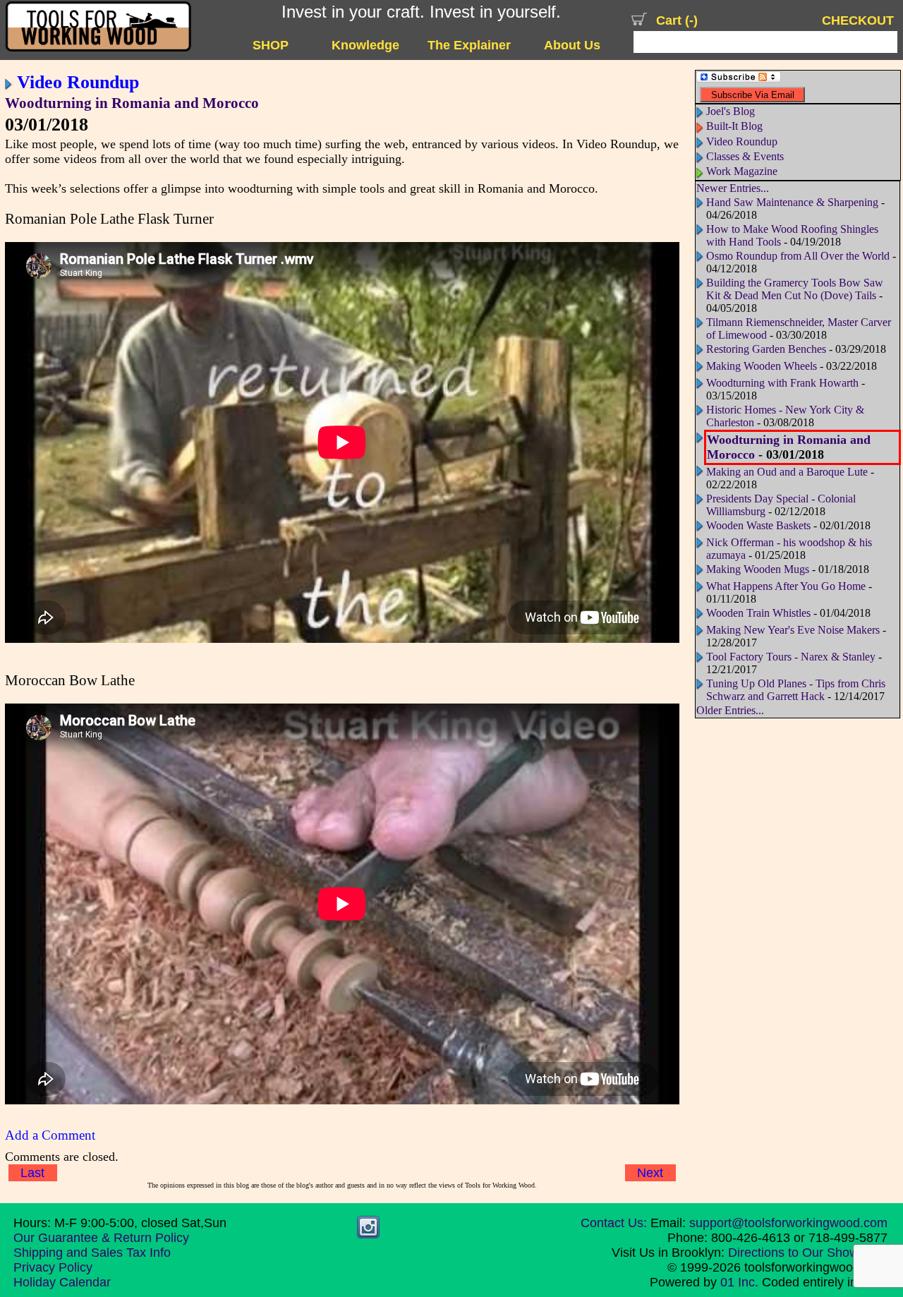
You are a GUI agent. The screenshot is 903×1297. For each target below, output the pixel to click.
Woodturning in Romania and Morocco (132, 103)
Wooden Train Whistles (758, 613)
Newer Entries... (732, 188)
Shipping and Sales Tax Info (92, 1252)
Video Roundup (78, 81)
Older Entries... (730, 710)
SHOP (271, 44)
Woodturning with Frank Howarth (782, 383)
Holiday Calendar (62, 1282)
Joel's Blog (730, 111)
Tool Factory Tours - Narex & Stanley (790, 657)
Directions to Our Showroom (807, 1252)
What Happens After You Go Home (787, 586)
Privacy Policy (52, 1267)
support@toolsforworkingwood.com (788, 1223)
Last (32, 1173)
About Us (572, 44)
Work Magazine (741, 171)
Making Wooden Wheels (761, 366)
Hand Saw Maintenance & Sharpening (792, 202)
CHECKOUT (858, 20)
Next (650, 1173)
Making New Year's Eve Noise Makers (793, 630)
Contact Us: (614, 1223)
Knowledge (365, 44)
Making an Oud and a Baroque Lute (788, 472)
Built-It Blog (734, 126)
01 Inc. (739, 1282)
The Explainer (469, 44)
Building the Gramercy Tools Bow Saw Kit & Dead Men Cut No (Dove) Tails (794, 289)
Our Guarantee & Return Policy (101, 1238)
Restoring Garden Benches (766, 349)
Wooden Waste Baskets (758, 525)
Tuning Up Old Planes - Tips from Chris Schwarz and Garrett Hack (795, 689)
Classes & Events (745, 156)
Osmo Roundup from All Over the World (798, 256)
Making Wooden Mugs (757, 569)
